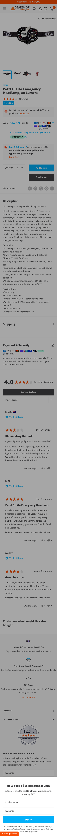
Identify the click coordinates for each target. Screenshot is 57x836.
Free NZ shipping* (18, 147)
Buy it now (41, 177)
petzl (5, 85)
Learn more (24, 113)
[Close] (53, 780)
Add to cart (41, 168)
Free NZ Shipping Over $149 (28, 2)
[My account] (40, 8)
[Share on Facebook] (30, 188)
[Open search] (34, 8)
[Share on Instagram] (46, 188)
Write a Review (28, 392)
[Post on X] (41, 188)
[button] (15, 99)
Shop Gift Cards (28, 697)
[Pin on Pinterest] (35, 188)
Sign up (28, 819)
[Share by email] (52, 188)
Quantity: (9, 167)
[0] (45, 8)
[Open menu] (4, 9)
